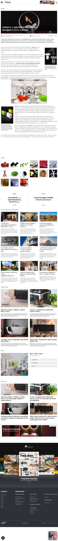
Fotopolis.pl (46, 497)
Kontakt (2, 507)
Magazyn (2, 506)
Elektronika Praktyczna (34, 510)
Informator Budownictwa (19, 501)
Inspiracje (2, 498)
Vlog (1, 504)
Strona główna (3, 494)
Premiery (2, 495)
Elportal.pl (31, 511)
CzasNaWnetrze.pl (18, 504)
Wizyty (2, 497)
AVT (54, 522)
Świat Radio (32, 513)
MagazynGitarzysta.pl (34, 498)
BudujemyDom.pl (18, 497)
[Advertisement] (29, 146)
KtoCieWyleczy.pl (47, 502)
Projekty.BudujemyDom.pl (20, 498)
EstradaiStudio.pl (33, 501)
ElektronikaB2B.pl (33, 507)
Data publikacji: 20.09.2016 (36, 35)
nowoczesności (4, 77)
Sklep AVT (45, 522)
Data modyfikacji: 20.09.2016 (36, 36)
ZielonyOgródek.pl (18, 502)
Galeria (2, 500)
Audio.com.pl (32, 497)
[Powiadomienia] (3, 538)
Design (3, 8)
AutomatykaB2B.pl (33, 508)
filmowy (30, 71)
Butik (2, 503)
